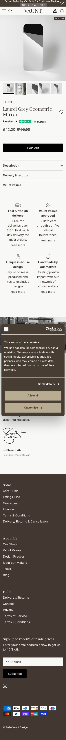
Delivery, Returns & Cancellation (25, 521)
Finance (8, 509)
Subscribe (15, 674)
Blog (6, 575)
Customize (31, 407)
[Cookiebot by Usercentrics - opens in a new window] (46, 329)
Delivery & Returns (16, 597)
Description (11, 165)
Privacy (8, 610)
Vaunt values (12, 185)
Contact (8, 604)
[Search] (12, 11)
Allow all (32, 395)
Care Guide (10, 491)
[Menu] (4, 11)
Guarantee (10, 503)
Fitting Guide (11, 497)
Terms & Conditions (16, 515)
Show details (46, 384)
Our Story (10, 544)
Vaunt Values (12, 550)
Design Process (14, 556)
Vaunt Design (20, 727)
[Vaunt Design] (33, 10)
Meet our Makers (15, 562)
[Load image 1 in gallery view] (33, 48)
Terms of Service (15, 616)
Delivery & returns (15, 175)
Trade (7, 569)
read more (18, 245)
